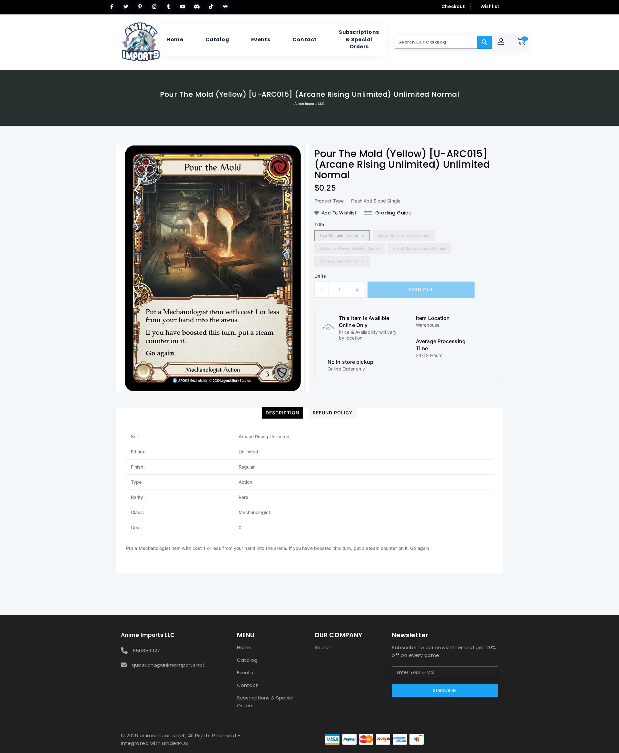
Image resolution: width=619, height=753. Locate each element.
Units (320, 276)
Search (322, 647)
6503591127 (146, 650)
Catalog (247, 660)
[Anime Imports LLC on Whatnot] (225, 6)
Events (245, 672)
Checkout (453, 6)
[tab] (282, 413)
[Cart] (522, 42)
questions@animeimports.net (168, 664)
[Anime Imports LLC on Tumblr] (168, 6)
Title (319, 224)
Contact (247, 685)
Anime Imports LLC (309, 104)
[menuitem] (175, 39)
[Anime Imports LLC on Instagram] (154, 6)
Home (244, 647)
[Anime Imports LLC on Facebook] (112, 6)
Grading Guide (393, 213)
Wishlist (489, 6)
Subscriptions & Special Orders (265, 701)
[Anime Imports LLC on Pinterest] (140, 6)
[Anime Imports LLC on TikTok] (211, 6)
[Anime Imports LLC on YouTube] (183, 6)
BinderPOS (175, 743)
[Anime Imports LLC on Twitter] (126, 6)
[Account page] (501, 42)
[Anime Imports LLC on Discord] (197, 6)
